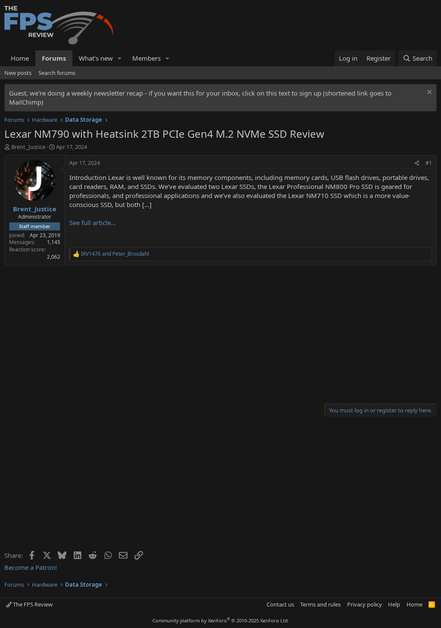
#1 (428, 163)
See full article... (92, 222)
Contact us (280, 604)
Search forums (56, 73)
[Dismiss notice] (428, 93)
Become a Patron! (30, 567)
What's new (96, 58)
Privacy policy (364, 604)
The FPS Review (32, 604)
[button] (120, 58)
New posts (17, 73)
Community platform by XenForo (220, 620)
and (115, 254)
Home (20, 58)
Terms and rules (320, 604)
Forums (54, 58)
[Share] (416, 163)
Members (146, 58)
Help (394, 604)
